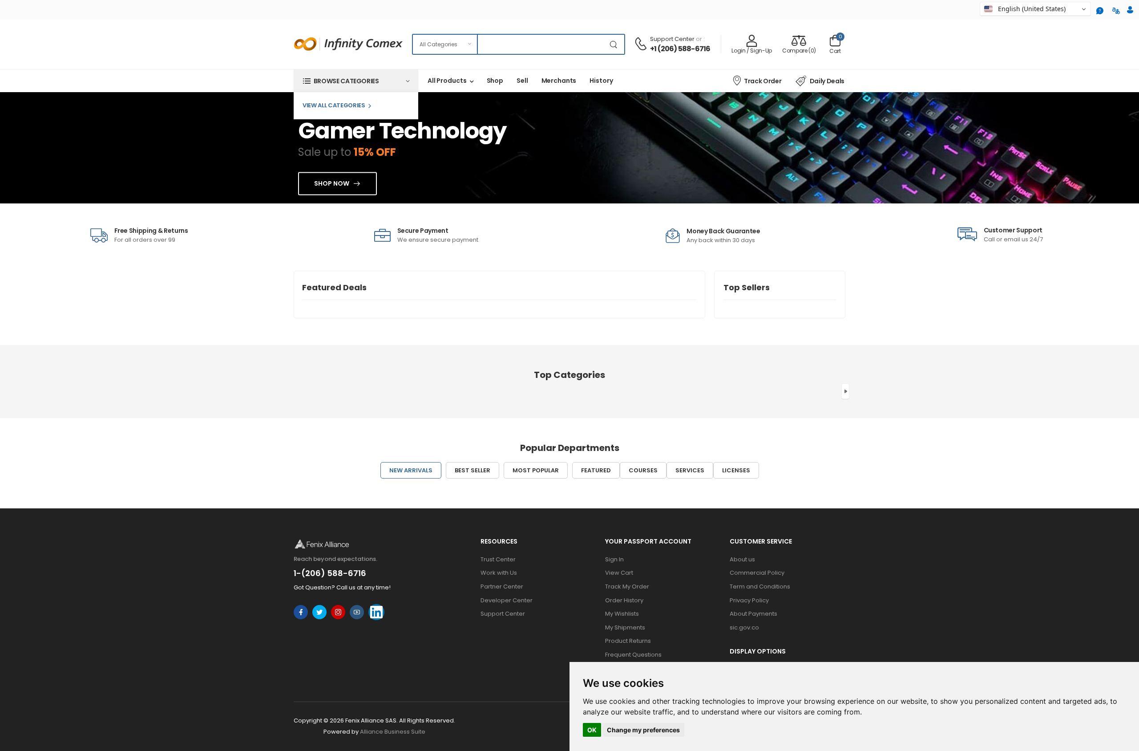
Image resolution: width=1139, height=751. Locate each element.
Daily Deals (827, 81)
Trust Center (498, 559)
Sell (522, 80)
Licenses (736, 470)
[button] (356, 80)
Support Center (672, 39)
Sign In (614, 559)
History (601, 80)
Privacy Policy (749, 600)
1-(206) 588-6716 (330, 573)
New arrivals (410, 470)
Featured (596, 470)
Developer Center (507, 600)
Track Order (762, 81)
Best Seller (472, 470)
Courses (643, 470)
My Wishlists (622, 613)
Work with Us (499, 572)
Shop (495, 80)
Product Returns (628, 641)
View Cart (619, 572)
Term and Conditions (760, 586)
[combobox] (1035, 9)
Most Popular (536, 470)
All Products (447, 80)
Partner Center (502, 586)
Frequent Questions (633, 654)
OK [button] (592, 730)
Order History (624, 600)
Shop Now (331, 183)
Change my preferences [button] (643, 730)
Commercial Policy (757, 572)
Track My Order (627, 586)
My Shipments (625, 627)
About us (742, 559)
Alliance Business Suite (392, 731)
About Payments (753, 613)
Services (689, 470)
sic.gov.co (744, 627)
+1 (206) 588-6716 (680, 49)
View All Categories (334, 105)
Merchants (559, 80)
